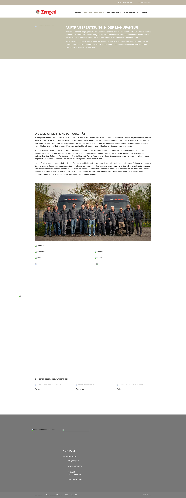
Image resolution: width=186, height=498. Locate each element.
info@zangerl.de (73, 461)
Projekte (113, 13)
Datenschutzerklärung (54, 495)
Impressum (39, 495)
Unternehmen (93, 13)
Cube (143, 13)
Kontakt (74, 495)
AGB (66, 495)
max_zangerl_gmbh (75, 479)
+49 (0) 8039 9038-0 (75, 466)
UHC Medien (147, 495)
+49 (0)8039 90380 (125, 2)
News (78, 13)
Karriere (130, 13)
